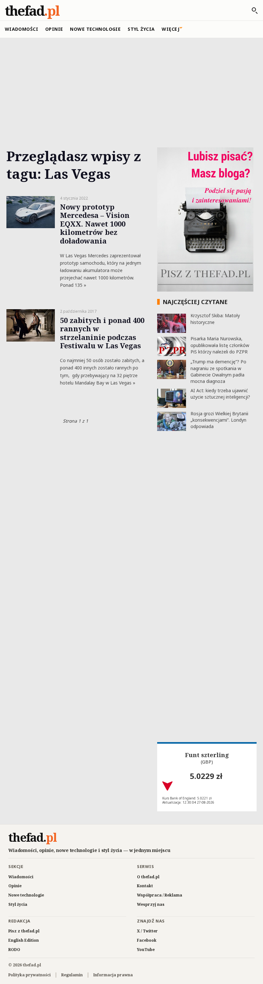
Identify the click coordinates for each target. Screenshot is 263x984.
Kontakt (145, 886)
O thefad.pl (148, 877)
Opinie (54, 29)
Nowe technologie (95, 29)
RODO (14, 949)
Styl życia (141, 29)
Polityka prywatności (29, 975)
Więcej (170, 29)
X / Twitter (147, 931)
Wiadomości (21, 29)
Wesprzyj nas (151, 904)
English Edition (23, 940)
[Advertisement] (131, 85)
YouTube (146, 949)
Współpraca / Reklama (159, 895)
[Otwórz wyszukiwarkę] (251, 10)
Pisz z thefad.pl (23, 931)
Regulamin (72, 975)
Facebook (147, 940)
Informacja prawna (113, 975)
